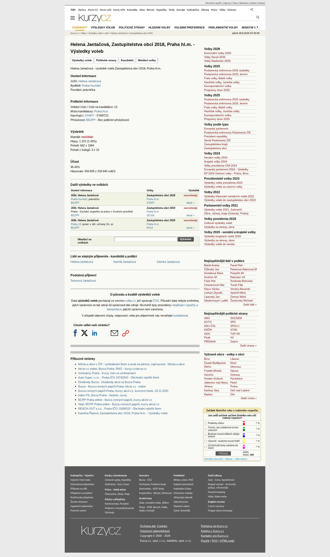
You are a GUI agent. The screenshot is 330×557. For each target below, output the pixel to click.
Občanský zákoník (183, 497)
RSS (215, 540)
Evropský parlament (216, 128)
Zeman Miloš (238, 296)
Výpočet (89, 475)
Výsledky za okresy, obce (219, 226)
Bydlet (253, 3)
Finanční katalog (216, 492)
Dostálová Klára (213, 273)
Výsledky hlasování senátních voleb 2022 (229, 196)
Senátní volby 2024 (215, 157)
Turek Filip (236, 284)
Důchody (109, 512)
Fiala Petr (210, 280)
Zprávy (82, 10)
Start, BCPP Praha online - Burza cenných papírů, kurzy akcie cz (118, 404)
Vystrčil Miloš (238, 292)
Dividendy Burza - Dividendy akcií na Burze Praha (109, 382)
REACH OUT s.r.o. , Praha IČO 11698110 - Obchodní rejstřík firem (119, 408)
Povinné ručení (78, 510)
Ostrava (235, 374)
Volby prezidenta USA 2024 (220, 165)
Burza (142, 480)
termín (244, 74)
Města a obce (181, 480)
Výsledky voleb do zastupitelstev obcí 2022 (230, 200)
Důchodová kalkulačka (82, 484)
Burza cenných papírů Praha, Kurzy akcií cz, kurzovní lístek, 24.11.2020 (123, 390)
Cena (217, 480)
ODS (207, 333)
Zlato (142, 10)
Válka (222, 10)
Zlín (232, 394)
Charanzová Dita (214, 284)
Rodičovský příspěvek (81, 497)
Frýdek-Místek (213, 370)
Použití (205, 540)
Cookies (162, 526)
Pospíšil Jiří (237, 273)
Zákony (205, 10)
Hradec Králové (213, 378)
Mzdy (161, 488)
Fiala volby (210, 78)
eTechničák (222, 487)
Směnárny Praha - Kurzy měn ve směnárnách (107, 373)
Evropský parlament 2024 (219, 169)
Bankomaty (120, 475)
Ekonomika (145, 488)
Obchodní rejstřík (213, 3)
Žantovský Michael (241, 300)
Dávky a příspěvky (115, 499)
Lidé (106, 33)
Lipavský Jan (212, 296)
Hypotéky (161, 10)
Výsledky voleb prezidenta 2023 (223, 182)
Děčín (207, 366)
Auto (210, 480)
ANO (207, 318)
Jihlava (208, 386)
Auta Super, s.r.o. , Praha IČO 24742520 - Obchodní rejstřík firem (118, 377)
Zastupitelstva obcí (215, 148)
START (89, 115)
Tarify (172, 10)
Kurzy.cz (74, 33)
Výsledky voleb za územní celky (223, 186)
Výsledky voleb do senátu (219, 244)
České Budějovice (215, 362)
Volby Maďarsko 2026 (217, 60)
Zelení (234, 341)
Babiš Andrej (211, 265)
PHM (149, 507)
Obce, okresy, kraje (215, 213)
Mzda (120, 494)
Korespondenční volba (217, 86)
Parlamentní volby (223, 27)
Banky (108, 475)
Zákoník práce (181, 502)
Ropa (142, 507)
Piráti (207, 337)
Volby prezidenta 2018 (220, 218)
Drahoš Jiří (210, 277)
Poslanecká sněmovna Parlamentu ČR (227, 132)
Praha (237, 173)
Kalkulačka (193, 10)
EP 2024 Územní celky (217, 173)
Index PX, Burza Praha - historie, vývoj (102, 395)
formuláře (185, 510)
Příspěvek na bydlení (81, 493)
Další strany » (248, 345)
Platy (127, 494)
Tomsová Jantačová (83, 280)
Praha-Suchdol (91, 85)
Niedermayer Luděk (216, 300)
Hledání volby (147, 60)
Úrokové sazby (112, 480)
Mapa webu (221, 496)
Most (233, 362)
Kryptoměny (145, 493)
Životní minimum (78, 502)
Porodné (124, 503)
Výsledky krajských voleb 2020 (222, 236)
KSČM (208, 329)
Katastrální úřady (182, 488)
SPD (233, 321)
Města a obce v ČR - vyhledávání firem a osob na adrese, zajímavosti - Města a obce (131, 364)
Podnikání (179, 475)
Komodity (132, 10)
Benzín (156, 507)
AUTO (208, 321)
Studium (261, 3)
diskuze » (229, 459)
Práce (214, 10)
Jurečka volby (231, 82)
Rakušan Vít (237, 277)
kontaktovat (180, 315)
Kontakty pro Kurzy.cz (215, 535)
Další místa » (249, 398)
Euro (119, 484)
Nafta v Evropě (146, 510)
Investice (144, 475)
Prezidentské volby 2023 (221, 178)
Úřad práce (110, 494)
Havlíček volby (212, 82)
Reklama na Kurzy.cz (214, 526)
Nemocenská (112, 503)
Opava (234, 370)
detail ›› (190, 202)
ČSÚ (156, 300)
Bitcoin (150, 10)
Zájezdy (227, 3)
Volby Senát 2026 (214, 57)
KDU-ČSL (210, 325)
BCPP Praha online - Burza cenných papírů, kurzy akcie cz (115, 399)
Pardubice (236, 378)
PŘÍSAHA (210, 341)
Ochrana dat (147, 526)
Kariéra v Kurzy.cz (212, 531)
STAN (233, 329)
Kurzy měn (119, 10)
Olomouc (235, 366)
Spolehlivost (228, 480)
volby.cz (130, 300)
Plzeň (233, 382)
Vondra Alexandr (240, 288)
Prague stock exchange (220, 510)
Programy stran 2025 (217, 90)
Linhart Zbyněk (213, 292)
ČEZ (149, 480)
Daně (176, 510)
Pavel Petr (236, 265)
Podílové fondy (158, 484)
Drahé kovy (145, 498)
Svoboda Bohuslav (241, 280)
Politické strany (106, 60)
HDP (155, 488)
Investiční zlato (153, 503)
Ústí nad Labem (240, 390)
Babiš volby (225, 78)
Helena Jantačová (89, 81)
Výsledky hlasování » (214, 459)
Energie (181, 10)
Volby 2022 (212, 192)
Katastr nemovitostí (183, 484)
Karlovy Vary (211, 390)
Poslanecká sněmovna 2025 (221, 74)
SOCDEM (236, 318)
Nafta (164, 507)
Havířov (209, 374)
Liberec (234, 358)
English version (216, 502)
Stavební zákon (182, 506)
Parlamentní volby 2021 (221, 205)
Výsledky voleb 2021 (216, 209)
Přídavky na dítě (78, 488)
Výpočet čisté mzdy (80, 480)
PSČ (191, 480)
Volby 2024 (212, 153)
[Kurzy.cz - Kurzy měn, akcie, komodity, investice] (95, 21)
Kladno (208, 394)
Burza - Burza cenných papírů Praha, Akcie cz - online (112, 386)
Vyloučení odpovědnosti (155, 531)
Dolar (126, 484)
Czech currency (216, 506)
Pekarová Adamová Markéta (247, 269)
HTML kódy (227, 540)
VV (232, 337)
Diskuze (231, 10)
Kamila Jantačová (124, 261)
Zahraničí (236, 209)
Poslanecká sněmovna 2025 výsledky (226, 70)
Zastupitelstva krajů (216, 144)
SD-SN (150, 215)
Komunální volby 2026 (217, 53)
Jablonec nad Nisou (216, 382)
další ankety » (241, 459)
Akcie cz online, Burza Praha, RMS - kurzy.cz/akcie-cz (112, 368)
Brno (245, 173)
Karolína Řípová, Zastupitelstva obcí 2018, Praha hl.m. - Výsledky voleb (122, 413)
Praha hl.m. (101, 111)
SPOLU (234, 325)
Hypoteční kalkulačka (81, 506)
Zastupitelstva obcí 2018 (141, 33)
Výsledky (243, 169)
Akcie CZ (93, 10)
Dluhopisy (144, 484)
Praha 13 (76, 224)
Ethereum (167, 493)
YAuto (235, 3)
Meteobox (244, 3)
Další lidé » (250, 304)
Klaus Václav (212, 288)
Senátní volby (252, 27)
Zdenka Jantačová (168, 261)
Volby (83, 33)
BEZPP (90, 119)
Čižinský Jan (211, 269)
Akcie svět (105, 10)
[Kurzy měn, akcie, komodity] (102, 532)
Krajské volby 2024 (215, 161)
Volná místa (119, 489)
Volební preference (189, 27)
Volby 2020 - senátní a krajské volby (230, 232)
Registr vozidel (215, 484)
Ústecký (234, 213)
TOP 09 (235, 333)
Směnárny (110, 484)
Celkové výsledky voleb (218, 222)
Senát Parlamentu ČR (217, 140)
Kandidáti (127, 60)
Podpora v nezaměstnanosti (119, 508)
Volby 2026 (212, 49)
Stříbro (165, 503)
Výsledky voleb (82, 60)
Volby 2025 (212, 66)
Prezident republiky (215, 136)
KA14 (150, 227)
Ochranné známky (183, 493)
